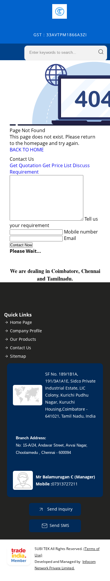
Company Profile (26, 330)
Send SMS (59, 525)
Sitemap (18, 356)
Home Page (21, 322)
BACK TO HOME (27, 149)
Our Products (23, 339)
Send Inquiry (59, 509)
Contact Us (20, 347)
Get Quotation (25, 165)
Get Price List (57, 165)
